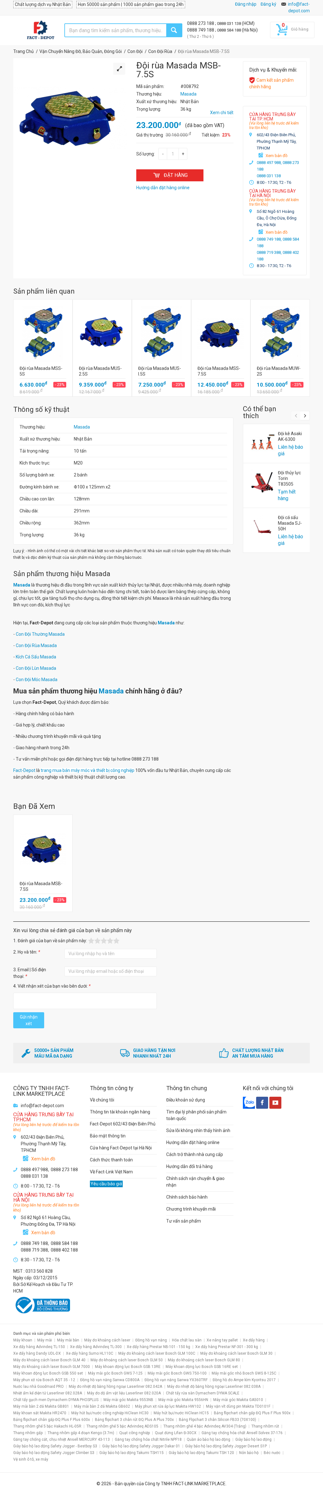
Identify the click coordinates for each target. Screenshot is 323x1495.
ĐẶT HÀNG (176, 175)
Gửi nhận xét (29, 1020)
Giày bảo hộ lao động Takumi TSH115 (131, 1453)
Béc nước (272, 1453)
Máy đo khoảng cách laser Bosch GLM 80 (204, 1360)
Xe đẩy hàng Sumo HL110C (89, 1353)
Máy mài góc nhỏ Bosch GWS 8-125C (244, 1373)
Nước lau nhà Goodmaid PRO (38, 1386)
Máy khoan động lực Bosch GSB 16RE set (202, 1366)
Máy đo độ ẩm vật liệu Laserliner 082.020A (124, 1393)
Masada (82, 426)
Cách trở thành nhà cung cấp (194, 1154)
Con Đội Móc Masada (36, 679)
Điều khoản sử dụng (185, 1099)
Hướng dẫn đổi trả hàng (189, 1166)
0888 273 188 (201, 23)
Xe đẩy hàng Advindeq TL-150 (39, 1347)
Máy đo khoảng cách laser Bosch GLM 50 (127, 1360)
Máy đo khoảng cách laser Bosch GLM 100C (156, 1353)
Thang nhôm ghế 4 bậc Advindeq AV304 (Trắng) (204, 1426)
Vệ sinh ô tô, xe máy (30, 1459)
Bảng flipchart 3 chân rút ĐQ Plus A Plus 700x (134, 1419)
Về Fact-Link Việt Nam (111, 1171)
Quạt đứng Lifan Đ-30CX (176, 1433)
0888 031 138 (229, 23)
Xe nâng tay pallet (222, 1340)
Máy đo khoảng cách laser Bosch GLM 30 (236, 1353)
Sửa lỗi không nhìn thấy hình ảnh (198, 1130)
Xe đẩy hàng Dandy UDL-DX (37, 1353)
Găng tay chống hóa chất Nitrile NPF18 (148, 1439)
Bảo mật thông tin (108, 1135)
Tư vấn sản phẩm (183, 1220)
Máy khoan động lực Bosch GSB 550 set (48, 1373)
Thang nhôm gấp (28, 1433)
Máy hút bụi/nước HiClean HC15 (181, 1413)
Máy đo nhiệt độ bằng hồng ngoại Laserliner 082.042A (115, 1386)
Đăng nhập (245, 4)
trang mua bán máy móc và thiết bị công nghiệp (87, 770)
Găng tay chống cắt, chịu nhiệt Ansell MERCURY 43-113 (61, 1439)
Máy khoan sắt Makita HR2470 (39, 1413)
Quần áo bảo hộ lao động (208, 1439)
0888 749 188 (201, 29)
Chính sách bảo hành (187, 1197)
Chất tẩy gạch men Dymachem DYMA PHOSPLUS (55, 1400)
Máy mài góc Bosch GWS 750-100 (177, 1373)
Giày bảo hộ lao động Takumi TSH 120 (201, 1453)
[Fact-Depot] (40, 30)
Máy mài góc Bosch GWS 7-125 (115, 1373)
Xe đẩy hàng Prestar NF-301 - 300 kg (226, 1347)
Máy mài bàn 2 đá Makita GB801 (41, 1406)
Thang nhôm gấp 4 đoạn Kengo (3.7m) (81, 1433)
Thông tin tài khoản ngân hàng (120, 1111)
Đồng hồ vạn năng (151, 1340)
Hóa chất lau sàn (187, 1340)
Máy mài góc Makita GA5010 (238, 1400)
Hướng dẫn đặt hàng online (193, 1142)
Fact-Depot (24, 770)
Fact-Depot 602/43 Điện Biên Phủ (123, 1123)
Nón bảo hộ (249, 1453)
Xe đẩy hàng (254, 1340)
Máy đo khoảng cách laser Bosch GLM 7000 (51, 1366)
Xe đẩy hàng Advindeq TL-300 (96, 1347)
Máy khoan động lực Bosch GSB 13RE (128, 1366)
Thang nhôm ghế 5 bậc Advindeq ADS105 (122, 1426)
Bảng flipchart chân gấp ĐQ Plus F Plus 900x (252, 1413)
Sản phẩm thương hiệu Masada (61, 574)
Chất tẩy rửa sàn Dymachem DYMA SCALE (202, 1393)
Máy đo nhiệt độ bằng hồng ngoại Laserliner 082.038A (214, 1386)
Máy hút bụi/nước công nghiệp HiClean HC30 (110, 1413)
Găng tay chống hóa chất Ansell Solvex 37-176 (242, 1433)
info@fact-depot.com (42, 1105)
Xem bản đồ (276, 155)
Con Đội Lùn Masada (36, 668)
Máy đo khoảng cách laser (107, 1340)
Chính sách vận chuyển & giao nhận (195, 1182)
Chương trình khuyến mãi (191, 1209)
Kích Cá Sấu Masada (36, 656)
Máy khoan (22, 1340)
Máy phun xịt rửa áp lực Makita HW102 (168, 1406)
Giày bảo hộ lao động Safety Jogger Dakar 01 (141, 1446)
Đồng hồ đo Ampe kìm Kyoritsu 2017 (244, 1380)
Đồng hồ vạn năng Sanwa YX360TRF (176, 1380)
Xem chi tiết (221, 112)
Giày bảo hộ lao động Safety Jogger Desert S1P (226, 1446)
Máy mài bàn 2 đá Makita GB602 (102, 1406)
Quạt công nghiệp (134, 1433)
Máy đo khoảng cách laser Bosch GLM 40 (49, 1360)
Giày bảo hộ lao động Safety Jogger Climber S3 (53, 1453)
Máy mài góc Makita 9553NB (128, 1400)
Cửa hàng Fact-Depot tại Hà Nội (121, 1147)
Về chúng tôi (102, 1099)
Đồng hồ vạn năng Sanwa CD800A (109, 1380)
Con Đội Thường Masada (40, 634)
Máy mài (44, 1340)
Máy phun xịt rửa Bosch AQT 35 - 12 (44, 1380)
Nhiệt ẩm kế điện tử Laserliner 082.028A (47, 1393)
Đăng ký (268, 4)
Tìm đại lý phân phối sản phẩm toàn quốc (196, 1115)
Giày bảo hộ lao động (253, 1439)
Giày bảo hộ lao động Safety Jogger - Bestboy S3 (55, 1446)
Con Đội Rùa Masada (36, 645)
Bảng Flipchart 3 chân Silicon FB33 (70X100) (217, 1419)
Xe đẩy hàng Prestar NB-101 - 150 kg (158, 1347)
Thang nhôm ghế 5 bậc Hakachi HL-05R (47, 1426)
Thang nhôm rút (265, 1426)
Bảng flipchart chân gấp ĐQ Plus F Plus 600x (51, 1419)
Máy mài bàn (68, 1340)
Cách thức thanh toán (111, 1159)
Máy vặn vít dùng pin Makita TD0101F (238, 1406)
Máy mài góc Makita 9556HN (183, 1400)
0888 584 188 (229, 30)
